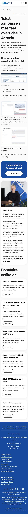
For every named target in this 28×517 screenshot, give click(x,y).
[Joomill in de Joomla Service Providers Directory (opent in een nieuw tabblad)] (23, 489)
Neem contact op (14, 173)
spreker (10, 237)
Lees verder (8, 294)
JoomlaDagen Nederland (10, 252)
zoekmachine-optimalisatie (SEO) (13, 223)
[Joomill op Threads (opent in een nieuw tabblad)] (18, 489)
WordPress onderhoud (7, 479)
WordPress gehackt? (7, 482)
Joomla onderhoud (6, 461)
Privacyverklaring (9, 510)
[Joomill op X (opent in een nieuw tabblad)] (20, 489)
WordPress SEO (5, 484)
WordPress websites (7, 477)
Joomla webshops (6, 457)
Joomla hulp (4, 464)
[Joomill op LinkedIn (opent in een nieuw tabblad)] (5, 489)
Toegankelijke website (7, 471)
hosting (5, 226)
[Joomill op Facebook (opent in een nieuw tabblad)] (8, 489)
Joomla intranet (5, 459)
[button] (24, 3)
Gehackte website (6, 469)
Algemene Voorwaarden (19, 510)
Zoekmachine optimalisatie (9, 466)
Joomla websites (6, 454)
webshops (14, 219)
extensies (14, 228)
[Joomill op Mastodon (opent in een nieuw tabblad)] (15, 489)
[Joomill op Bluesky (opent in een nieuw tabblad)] (13, 489)
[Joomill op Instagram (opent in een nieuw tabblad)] (10, 489)
